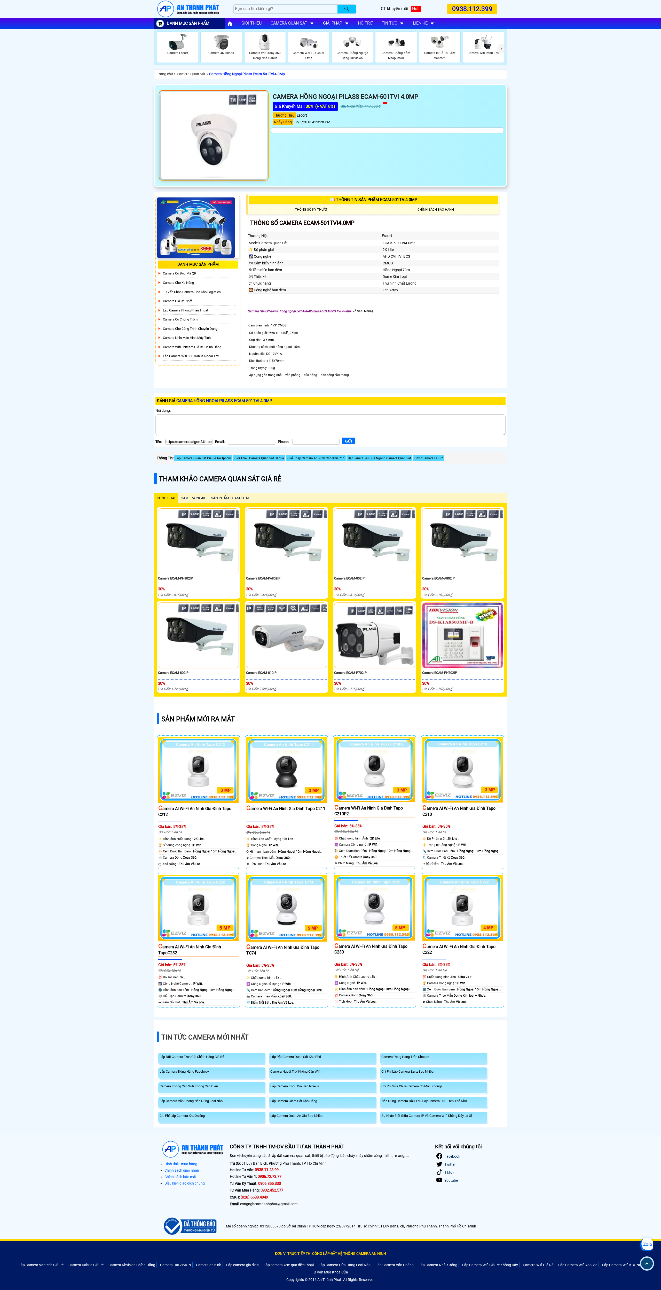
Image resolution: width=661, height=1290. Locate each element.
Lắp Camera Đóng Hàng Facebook (184, 1071)
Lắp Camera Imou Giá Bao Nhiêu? (294, 1086)
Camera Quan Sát (191, 74)
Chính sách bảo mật (180, 1177)
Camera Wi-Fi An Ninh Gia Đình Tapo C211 (285, 808)
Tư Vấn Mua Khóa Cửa (330, 1272)
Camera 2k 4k (193, 498)
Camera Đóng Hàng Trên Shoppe (405, 1057)
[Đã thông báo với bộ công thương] (189, 1226)
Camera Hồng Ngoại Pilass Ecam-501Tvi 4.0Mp (247, 74)
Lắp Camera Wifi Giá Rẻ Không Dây (490, 1265)
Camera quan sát (289, 23)
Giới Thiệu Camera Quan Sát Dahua (259, 458)
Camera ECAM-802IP (349, 578)
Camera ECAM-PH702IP (439, 673)
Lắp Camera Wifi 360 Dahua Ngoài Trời (191, 356)
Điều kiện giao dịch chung (184, 1183)
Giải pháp (332, 23)
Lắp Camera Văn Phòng (394, 1265)
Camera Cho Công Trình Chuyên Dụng (190, 329)
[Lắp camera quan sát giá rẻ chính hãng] (229, 23)
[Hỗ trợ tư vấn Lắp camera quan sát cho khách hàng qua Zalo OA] (647, 1245)
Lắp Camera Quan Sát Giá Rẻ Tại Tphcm (203, 458)
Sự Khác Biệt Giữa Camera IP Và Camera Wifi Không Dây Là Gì (426, 1116)
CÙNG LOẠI (166, 498)
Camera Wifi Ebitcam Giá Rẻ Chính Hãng (192, 347)
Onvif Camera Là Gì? (428, 458)
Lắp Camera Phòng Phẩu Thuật (185, 310)
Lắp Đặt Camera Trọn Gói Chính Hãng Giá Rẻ (192, 1057)
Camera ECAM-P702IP (350, 673)
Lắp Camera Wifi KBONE (621, 1265)
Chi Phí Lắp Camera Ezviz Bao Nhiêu (407, 1071)
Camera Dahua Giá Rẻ (86, 1265)
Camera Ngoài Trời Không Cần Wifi (295, 1071)
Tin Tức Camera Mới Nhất (205, 1037)
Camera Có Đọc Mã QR (179, 273)
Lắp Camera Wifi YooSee (577, 1265)
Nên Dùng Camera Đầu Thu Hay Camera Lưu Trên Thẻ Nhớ (424, 1101)
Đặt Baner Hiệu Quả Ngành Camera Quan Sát (379, 458)
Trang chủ (165, 74)
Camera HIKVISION (175, 1265)
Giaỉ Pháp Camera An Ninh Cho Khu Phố (315, 458)
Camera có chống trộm (180, 319)
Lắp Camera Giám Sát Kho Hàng (293, 1101)
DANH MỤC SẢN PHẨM (188, 23)
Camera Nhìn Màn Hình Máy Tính (187, 338)
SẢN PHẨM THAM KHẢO (230, 498)
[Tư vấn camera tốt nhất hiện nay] (502, 49)
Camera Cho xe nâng (178, 283)
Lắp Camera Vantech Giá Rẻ (41, 1265)
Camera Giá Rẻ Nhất (177, 301)
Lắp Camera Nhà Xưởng (438, 1265)
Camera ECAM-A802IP (438, 578)
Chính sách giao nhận (181, 1170)
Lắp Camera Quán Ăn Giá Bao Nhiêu (296, 1116)
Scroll (647, 1263)
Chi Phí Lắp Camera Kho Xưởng (182, 1116)
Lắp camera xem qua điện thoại (289, 1265)
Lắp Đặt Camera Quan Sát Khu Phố (295, 1057)
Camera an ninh (208, 1265)
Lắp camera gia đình (242, 1265)
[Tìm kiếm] (346, 9)
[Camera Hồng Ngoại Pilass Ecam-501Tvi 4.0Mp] (214, 135)
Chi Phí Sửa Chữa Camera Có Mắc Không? (411, 1086)
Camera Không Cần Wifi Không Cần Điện (189, 1086)
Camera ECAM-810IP (261, 673)
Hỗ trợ (365, 23)
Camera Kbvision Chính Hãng (131, 1265)
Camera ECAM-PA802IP (263, 578)
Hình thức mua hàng (180, 1164)
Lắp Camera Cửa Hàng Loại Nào (345, 1265)
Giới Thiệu (251, 23)
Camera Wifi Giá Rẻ (538, 1265)
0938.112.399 (472, 9)
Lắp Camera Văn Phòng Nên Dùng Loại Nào (191, 1101)
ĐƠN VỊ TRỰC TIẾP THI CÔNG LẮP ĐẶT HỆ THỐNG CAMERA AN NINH (330, 1253)
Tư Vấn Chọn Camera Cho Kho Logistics (192, 292)
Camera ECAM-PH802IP (175, 578)
